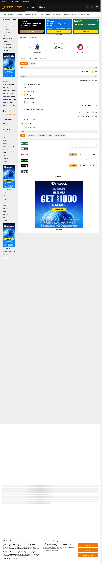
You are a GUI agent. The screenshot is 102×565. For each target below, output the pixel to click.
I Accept (88, 545)
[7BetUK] (24, 171)
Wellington (35, 88)
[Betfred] (24, 154)
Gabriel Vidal (31, 120)
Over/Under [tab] (31, 135)
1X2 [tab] (23, 135)
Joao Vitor (87, 105)
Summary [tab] (24, 63)
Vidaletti (33, 91)
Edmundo (38, 84)
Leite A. (88, 113)
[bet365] (24, 143)
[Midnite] (24, 160)
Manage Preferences (88, 555)
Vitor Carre (30, 109)
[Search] (87, 7)
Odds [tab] (29, 58)
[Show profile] (37, 47)
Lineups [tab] (32, 63)
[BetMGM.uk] (24, 148)
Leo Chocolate (81, 113)
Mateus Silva (31, 84)
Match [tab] (23, 58)
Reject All (88, 550)
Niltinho (88, 116)
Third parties (14, 558)
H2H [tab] (35, 58)
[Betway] (24, 165)
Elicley (29, 88)
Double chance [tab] (60, 135)
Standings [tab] (42, 58)
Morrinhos (80, 52)
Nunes (37, 120)
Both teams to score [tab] (45, 135)
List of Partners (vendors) (50, 550)
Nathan (81, 105)
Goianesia (37, 52)
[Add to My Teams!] (30, 46)
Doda (28, 91)
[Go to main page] (13, 7)
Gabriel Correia (39, 109)
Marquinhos (81, 116)
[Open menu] (97, 7)
